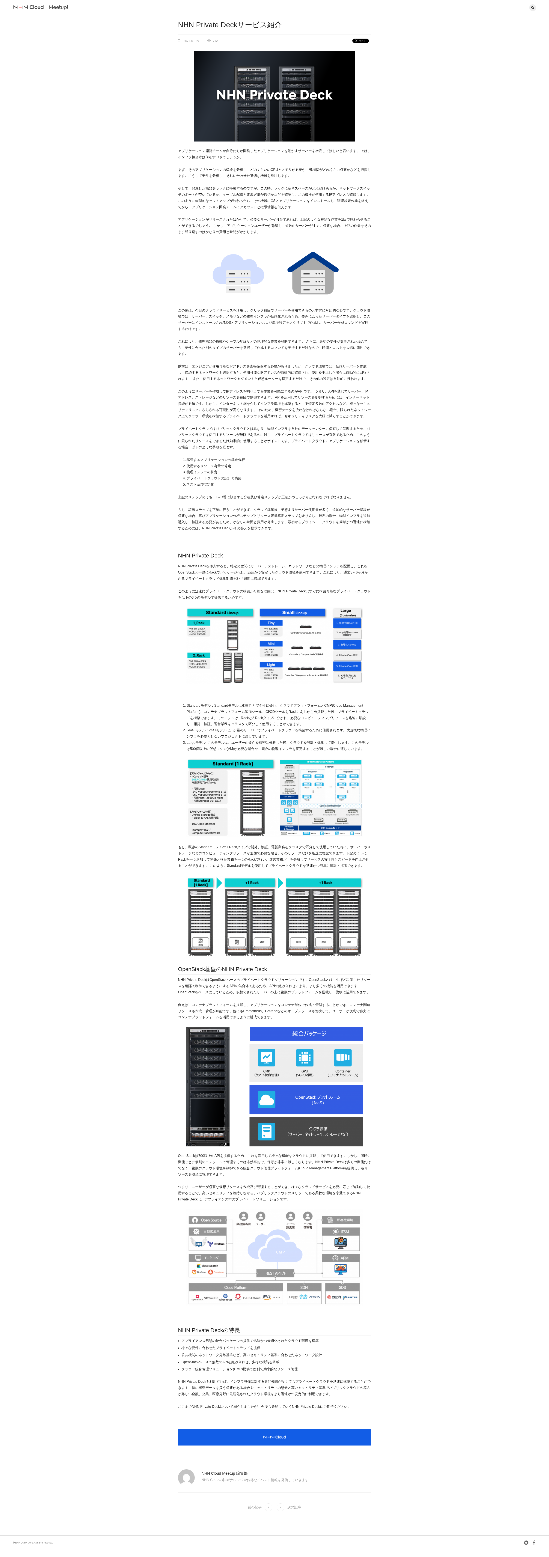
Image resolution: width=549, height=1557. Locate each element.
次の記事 (294, 1507)
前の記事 (255, 1507)
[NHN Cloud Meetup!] (61, 7)
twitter (526, 1542)
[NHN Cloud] (28, 7)
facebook (534, 1542)
